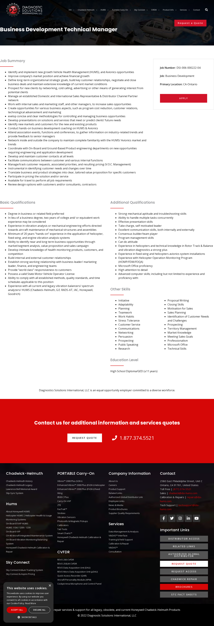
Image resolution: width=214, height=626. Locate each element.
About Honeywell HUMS (18, 511)
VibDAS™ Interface (118, 535)
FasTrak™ (62, 509)
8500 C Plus (63, 497)
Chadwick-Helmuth (24, 473)
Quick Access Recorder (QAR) (71, 575)
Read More (30, 603)
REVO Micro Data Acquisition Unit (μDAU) (77, 571)
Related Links (115, 493)
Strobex (61, 513)
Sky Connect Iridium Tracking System (24, 569)
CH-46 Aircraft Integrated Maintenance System (29, 535)
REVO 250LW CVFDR (67, 563)
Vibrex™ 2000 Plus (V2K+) (69, 481)
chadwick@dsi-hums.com (183, 493)
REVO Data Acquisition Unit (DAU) (73, 567)
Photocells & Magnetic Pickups (72, 521)
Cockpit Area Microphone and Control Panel (79, 583)
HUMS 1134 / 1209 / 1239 (18, 527)
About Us (113, 481)
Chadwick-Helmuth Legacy (19, 485)
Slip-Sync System (14, 493)
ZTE (59, 505)
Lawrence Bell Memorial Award (21, 489)
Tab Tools (62, 529)
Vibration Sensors (66, 517)
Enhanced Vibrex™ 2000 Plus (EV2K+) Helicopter (81, 485)
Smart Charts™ (64, 533)
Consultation (115, 551)
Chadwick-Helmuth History (19, 481)
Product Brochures (118, 509)
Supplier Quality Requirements (124, 513)
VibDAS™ (113, 547)
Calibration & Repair (119, 543)
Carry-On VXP (64, 501)
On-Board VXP (13, 531)
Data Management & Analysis (124, 531)
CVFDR (63, 552)
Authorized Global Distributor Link (126, 497)
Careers (113, 485)
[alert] (28, 602)
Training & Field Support (121, 539)
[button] (73, 10)
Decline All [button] (39, 609)
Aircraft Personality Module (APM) (74, 579)
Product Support (117, 489)
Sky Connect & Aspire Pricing (20, 574)
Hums (11, 503)
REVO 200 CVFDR (65, 559)
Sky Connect (18, 562)
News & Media (116, 505)
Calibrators (63, 525)
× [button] (49, 585)
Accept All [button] (17, 609)
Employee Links (116, 501)
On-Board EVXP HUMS (17, 523)
